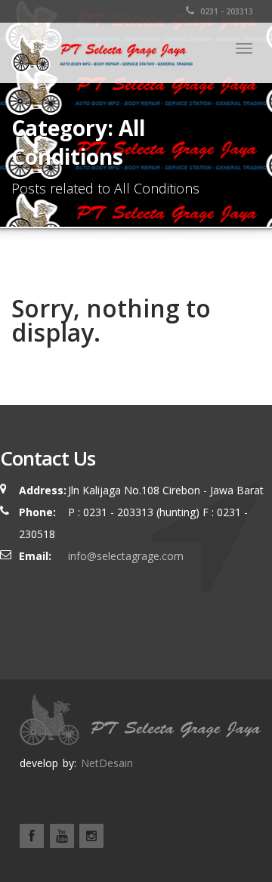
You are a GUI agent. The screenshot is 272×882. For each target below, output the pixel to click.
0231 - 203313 (225, 11)
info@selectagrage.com (126, 556)
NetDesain (107, 763)
